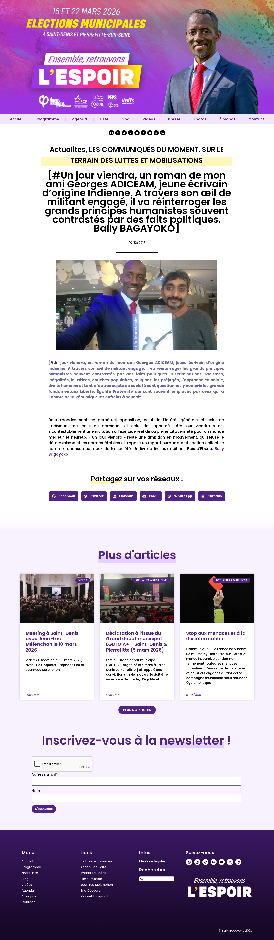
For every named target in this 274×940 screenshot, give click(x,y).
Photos (199, 119)
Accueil (16, 119)
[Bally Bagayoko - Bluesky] (149, 132)
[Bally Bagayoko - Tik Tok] (124, 132)
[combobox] (156, 878)
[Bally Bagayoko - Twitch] (130, 132)
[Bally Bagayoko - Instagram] (117, 132)
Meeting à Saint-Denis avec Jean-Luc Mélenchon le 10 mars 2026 (52, 641)
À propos (227, 119)
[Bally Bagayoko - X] (143, 132)
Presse (174, 119)
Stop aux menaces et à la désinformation (216, 636)
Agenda (79, 119)
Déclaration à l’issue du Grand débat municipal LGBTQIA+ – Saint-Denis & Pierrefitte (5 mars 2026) (136, 641)
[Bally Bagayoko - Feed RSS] (162, 132)
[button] (63, 496)
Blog (125, 119)
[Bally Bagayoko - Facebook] (111, 132)
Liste (104, 119)
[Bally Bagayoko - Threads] (156, 132)
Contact (256, 119)
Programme (48, 119)
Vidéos (148, 119)
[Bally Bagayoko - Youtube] (137, 132)
